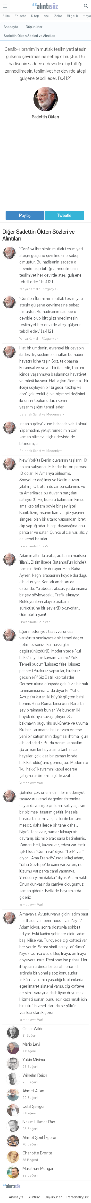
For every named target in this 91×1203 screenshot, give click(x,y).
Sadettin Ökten (45, 117)
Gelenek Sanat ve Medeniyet (40, 414)
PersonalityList (77, 1197)
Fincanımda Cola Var (34, 546)
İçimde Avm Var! (31, 783)
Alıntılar (34, 1197)
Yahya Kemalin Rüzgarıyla (38, 289)
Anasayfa (16, 1197)
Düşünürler (53, 1197)
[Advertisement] (45, 166)
